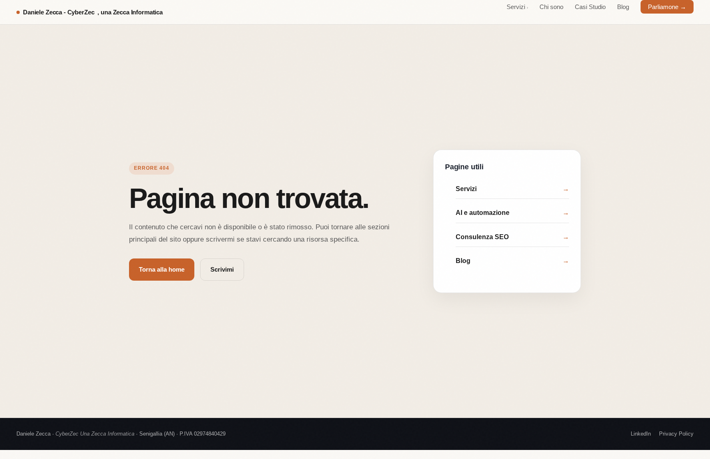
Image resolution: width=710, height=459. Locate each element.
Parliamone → (667, 6)
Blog (623, 6)
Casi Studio (590, 6)
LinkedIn (641, 434)
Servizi (517, 6)
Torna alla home (161, 269)
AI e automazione (512, 212)
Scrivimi (222, 269)
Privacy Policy (676, 434)
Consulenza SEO (512, 236)
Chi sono (551, 6)
